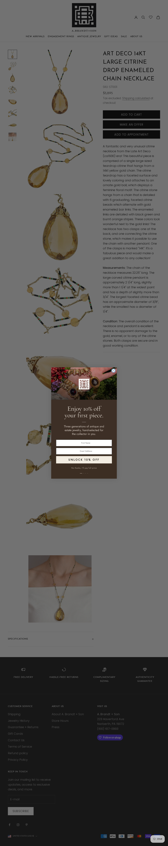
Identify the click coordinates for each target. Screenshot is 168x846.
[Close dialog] (113, 370)
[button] (84, 471)
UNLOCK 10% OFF (84, 460)
